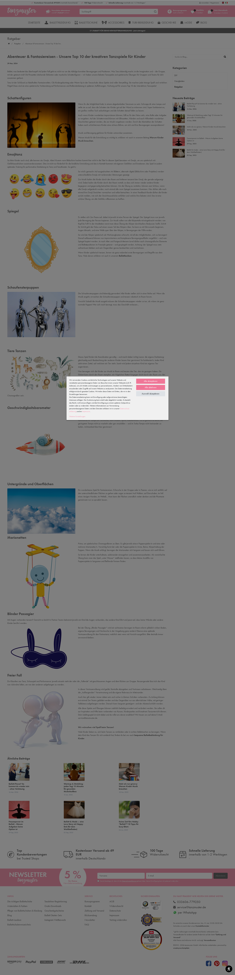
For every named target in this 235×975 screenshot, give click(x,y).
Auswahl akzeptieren (150, 393)
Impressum (86, 411)
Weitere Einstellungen (77, 416)
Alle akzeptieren (150, 381)
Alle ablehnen (151, 387)
